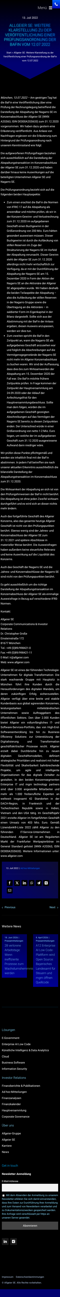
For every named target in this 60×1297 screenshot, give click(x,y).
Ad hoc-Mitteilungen (30, 868)
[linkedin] (5, 1241)
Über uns (8, 1125)
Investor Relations (14, 1078)
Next (52, 907)
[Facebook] (9, 883)
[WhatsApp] (31, 883)
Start (8, 52)
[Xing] (46, 883)
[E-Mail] (9, 890)
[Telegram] (38, 883)
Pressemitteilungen (14, 940)
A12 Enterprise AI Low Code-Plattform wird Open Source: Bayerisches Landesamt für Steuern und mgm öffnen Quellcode (45, 964)
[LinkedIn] (24, 883)
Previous (10, 907)
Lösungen (8, 1030)
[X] (17, 883)
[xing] (13, 1241)
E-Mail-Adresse (10, 1181)
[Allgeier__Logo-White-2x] (17, 7)
